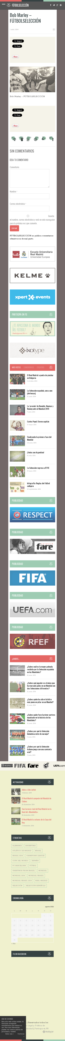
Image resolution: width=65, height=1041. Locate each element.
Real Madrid (41, 881)
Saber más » (9, 1034)
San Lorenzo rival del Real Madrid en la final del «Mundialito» (36, 810)
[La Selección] (21, 141)
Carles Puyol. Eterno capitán (38, 421)
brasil (38, 851)
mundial (43, 871)
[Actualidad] (28, 141)
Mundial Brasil (36, 876)
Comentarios (29, 367)
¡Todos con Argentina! (35, 452)
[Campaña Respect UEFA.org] (32, 522)
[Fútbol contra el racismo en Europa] (32, 553)
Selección (17, 886)
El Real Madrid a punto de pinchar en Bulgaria (40, 376)
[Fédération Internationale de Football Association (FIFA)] (32, 585)
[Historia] (36, 141)
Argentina (30, 846)
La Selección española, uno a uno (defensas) (39, 392)
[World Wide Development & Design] (32, 357)
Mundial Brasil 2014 (22, 881)
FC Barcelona (19, 866)
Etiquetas (40, 367)
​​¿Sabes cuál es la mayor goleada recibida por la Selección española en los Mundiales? (40, 669)
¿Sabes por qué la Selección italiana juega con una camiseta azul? (39, 749)
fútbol (33, 866)
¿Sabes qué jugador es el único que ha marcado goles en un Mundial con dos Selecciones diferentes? (41, 685)
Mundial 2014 (19, 876)
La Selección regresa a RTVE (38, 467)
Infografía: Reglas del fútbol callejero (38, 484)
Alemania (17, 846)
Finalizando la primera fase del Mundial (39, 438)
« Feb (13, 943)
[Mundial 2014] (51, 141)
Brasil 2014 (18, 856)
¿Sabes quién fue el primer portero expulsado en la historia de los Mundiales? (41, 717)
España (35, 861)
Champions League (35, 856)
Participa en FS (42, 1028)
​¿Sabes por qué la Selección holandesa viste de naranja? (38, 732)
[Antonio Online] (13, 141)
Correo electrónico (18, 203)
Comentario (14, 167)
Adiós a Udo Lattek (29, 789)
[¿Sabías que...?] (43, 141)
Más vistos (16, 367)
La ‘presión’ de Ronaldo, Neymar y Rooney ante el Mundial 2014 (40, 407)
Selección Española (36, 886)
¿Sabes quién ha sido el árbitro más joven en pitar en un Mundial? (40, 701)
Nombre (13, 191)
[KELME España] (32, 282)
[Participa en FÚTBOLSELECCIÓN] (32, 336)
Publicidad (28, 1028)
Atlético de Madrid (22, 851)
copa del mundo (20, 861)
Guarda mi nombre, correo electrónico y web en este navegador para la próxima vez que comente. (32, 219)
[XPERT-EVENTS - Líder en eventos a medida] (32, 304)
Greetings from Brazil (24, 871)
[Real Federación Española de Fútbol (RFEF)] (32, 648)
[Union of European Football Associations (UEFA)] (32, 617)
